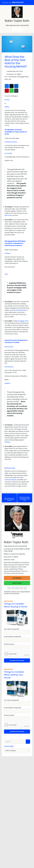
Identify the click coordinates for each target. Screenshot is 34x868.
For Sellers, (18, 74)
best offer (8, 215)
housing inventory (11, 142)
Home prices (9, 347)
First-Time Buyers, (11, 77)
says (6, 274)
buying (7, 100)
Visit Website (17, 578)
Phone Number (9, 644)
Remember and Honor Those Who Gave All (9, 499)
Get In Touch (17, 583)
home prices (9, 367)
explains (7, 383)
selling (7, 107)
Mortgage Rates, (23, 77)
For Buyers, (10, 74)
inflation (7, 253)
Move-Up (8, 79)
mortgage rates (22, 321)
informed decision (11, 480)
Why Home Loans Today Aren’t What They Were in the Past (24, 498)
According (8, 153)
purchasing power (20, 310)
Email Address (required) (12, 637)
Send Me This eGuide (17, 660)
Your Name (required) (11, 629)
